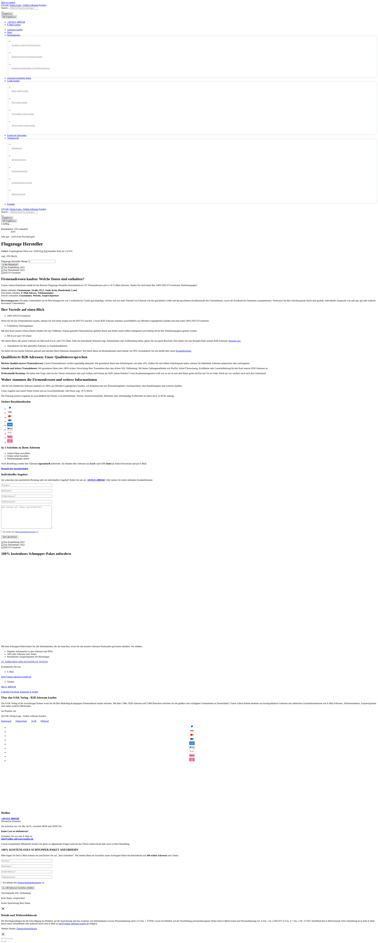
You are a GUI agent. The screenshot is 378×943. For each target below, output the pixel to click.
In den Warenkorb (9, 264)
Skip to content (8, 2)
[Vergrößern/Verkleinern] (11, 938)
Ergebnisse (7, 14)
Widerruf (44, 721)
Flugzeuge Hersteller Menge (14, 261)
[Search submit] (2, 11)
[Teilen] (5, 938)
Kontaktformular (183, 351)
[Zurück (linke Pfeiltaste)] (2, 941)
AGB (33, 721)
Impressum (6, 721)
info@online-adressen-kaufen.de (16, 677)
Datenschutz (21, 721)
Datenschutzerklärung (27, 928)
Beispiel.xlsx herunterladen (14, 468)
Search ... (5, 8)
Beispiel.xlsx (235, 341)
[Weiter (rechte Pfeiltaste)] (5, 941)
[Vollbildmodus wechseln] (8, 938)
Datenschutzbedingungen (25, 532)
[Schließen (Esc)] (2, 938)
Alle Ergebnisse (9, 17)
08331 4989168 (8, 687)
